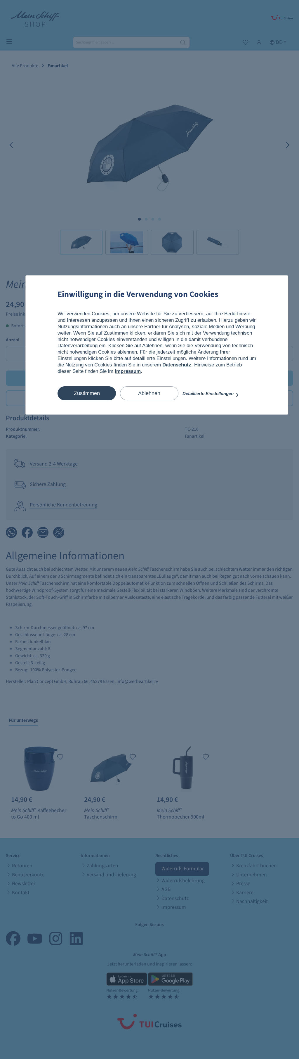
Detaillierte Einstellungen (208, 393)
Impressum (128, 371)
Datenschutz (176, 365)
